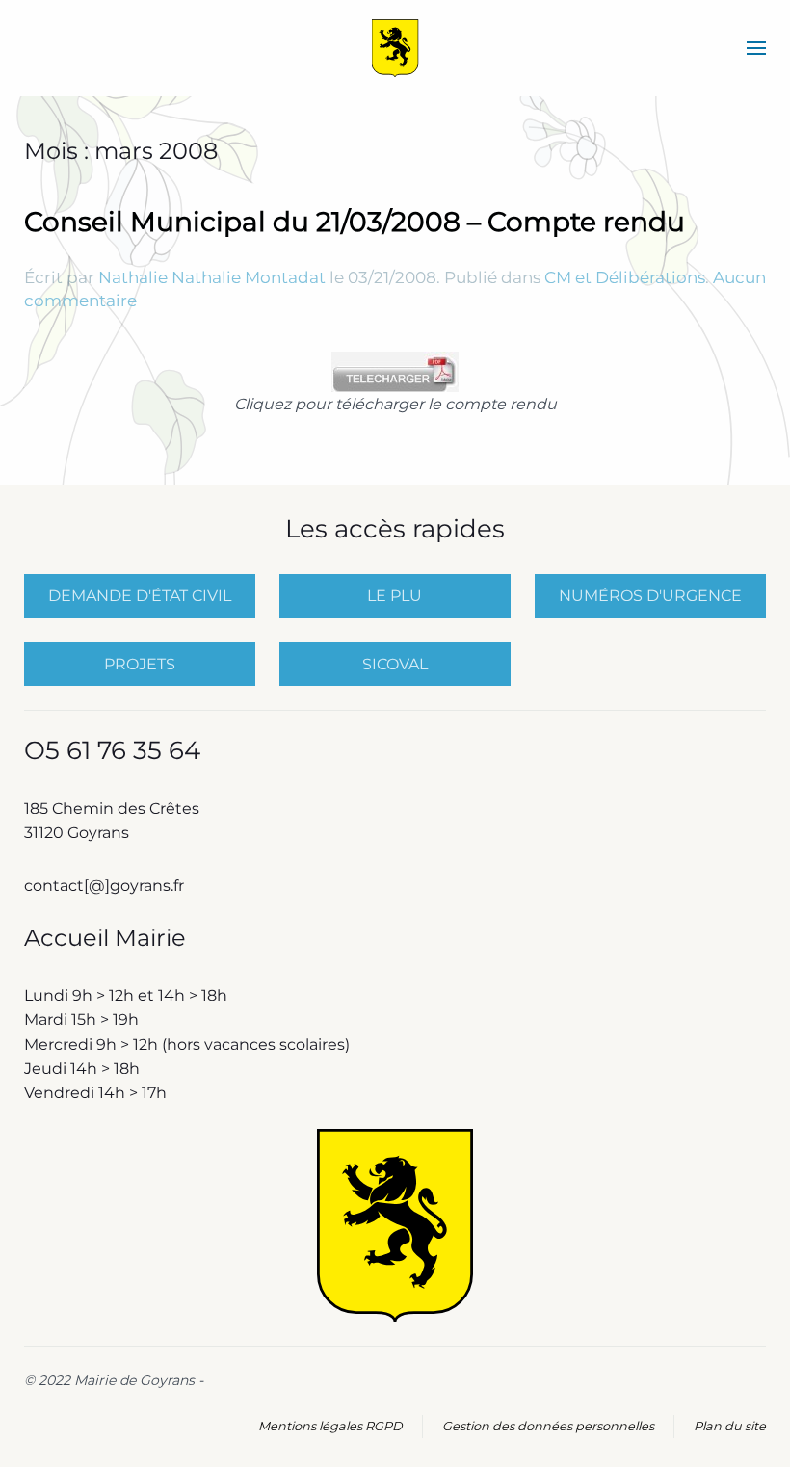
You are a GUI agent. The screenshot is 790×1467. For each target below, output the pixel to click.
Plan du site (730, 1426)
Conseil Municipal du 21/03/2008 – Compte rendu (354, 221)
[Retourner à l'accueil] (395, 48)
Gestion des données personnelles (548, 1426)
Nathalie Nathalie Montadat (212, 277)
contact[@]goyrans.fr (106, 886)
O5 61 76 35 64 (112, 750)
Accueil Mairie (105, 938)
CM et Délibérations (624, 277)
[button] (756, 48)
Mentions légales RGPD (330, 1426)
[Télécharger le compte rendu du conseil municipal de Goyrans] (395, 370)
